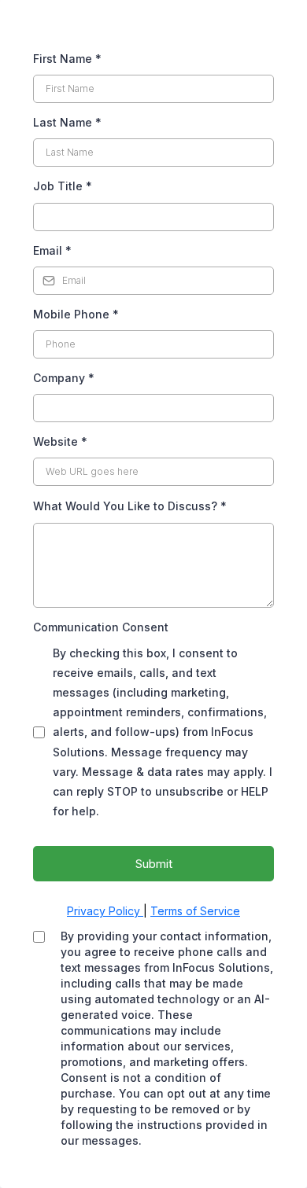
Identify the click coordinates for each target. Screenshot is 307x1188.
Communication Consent (100, 627)
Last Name (67, 122)
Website (60, 441)
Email (52, 250)
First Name (67, 58)
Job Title (62, 186)
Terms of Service (195, 911)
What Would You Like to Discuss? (130, 506)
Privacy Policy (105, 911)
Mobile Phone (76, 314)
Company (63, 377)
